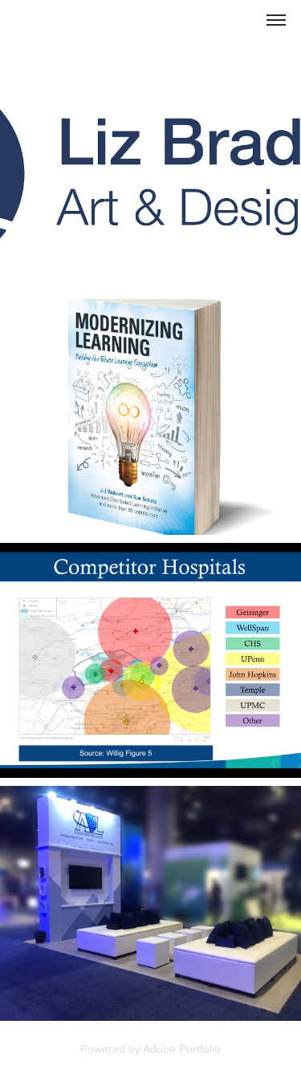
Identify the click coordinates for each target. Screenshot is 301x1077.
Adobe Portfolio (182, 1049)
